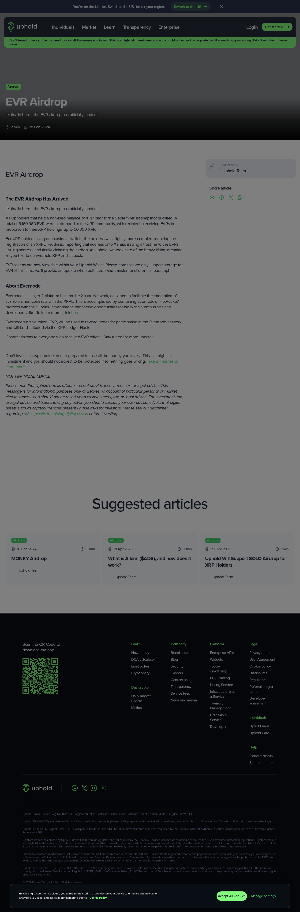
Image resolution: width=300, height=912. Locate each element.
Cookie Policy (98, 898)
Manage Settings (263, 896)
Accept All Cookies (232, 896)
